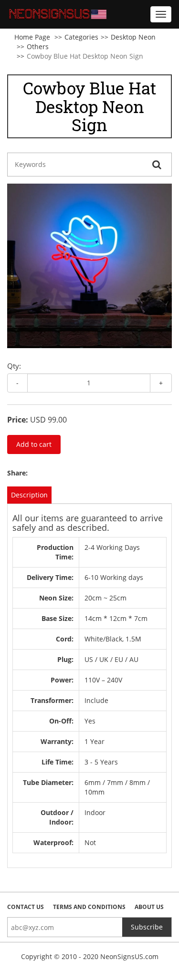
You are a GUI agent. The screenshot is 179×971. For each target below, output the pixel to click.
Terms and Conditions (89, 907)
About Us (149, 907)
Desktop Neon (133, 36)
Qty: (14, 366)
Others (38, 46)
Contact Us (25, 907)
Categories (81, 36)
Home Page (32, 36)
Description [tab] (29, 494)
